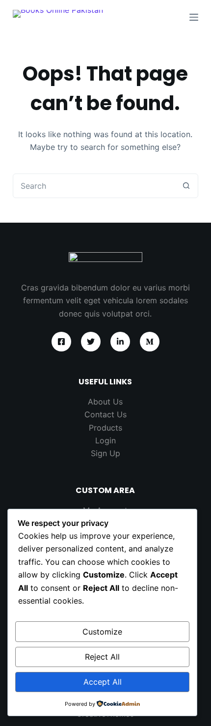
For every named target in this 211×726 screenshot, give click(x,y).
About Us (105, 402)
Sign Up (105, 453)
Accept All (102, 682)
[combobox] (93, 186)
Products (105, 428)
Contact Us (105, 414)
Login (105, 440)
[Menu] (193, 17)
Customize (102, 632)
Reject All (102, 657)
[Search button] (186, 186)
